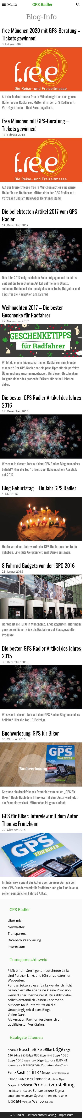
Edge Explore (45, 1060)
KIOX (30, 1079)
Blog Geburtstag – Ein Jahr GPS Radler (39, 488)
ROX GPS (27, 1091)
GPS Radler (42, 4)
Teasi (49, 1095)
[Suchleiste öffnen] (78, 4)
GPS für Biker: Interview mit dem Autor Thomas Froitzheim (40, 820)
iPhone (12, 1079)
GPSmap (43, 1072)
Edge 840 (46, 1055)
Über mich (15, 920)
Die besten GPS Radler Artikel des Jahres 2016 (41, 401)
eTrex (50, 1065)
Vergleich (26, 1101)
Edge (58, 1049)
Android (13, 1050)
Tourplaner (60, 1095)
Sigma (59, 1090)
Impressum (16, 946)
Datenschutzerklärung (24, 940)
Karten (22, 1079)
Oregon (12, 1085)
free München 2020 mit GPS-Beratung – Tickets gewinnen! (41, 34)
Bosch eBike (30, 1049)
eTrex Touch (61, 1065)
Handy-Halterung (60, 1072)
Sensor (38, 1090)
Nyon (62, 1079)
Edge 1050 (30, 1060)
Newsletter (16, 927)
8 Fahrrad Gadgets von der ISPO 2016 (38, 565)
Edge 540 (19, 1055)
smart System (35, 1095)
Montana (53, 1079)
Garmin (26, 1071)
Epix (44, 1065)
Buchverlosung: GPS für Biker (30, 733)
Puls (10, 1091)
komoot (40, 1078)
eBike (47, 1049)
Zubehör (49, 1101)
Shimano (49, 1091)
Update (15, 1101)
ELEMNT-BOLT (15, 1065)
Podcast (25, 1085)
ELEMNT (61, 1060)
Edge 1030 (61, 1055)
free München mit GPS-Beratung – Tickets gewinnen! (35, 124)
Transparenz (17, 933)
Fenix (12, 1072)
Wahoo (38, 1101)
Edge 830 (32, 1055)
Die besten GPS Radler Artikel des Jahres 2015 (41, 652)
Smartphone (16, 1095)
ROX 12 (17, 1090)
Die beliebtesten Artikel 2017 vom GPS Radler (39, 215)
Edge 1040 (16, 1060)
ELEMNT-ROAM (32, 1065)
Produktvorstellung (54, 1085)
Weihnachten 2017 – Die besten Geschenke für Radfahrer (33, 311)
